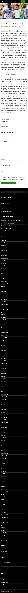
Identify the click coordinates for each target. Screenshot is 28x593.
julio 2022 (3, 314)
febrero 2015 (4, 509)
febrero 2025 (4, 271)
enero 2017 (3, 450)
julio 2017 (3, 435)
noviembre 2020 (4, 366)
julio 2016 (3, 466)
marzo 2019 (3, 389)
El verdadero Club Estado (14, 220)
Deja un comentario (15, 26)
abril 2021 (3, 353)
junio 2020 (3, 378)
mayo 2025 (3, 263)
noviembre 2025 (4, 253)
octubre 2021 (4, 337)
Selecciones (3, 567)
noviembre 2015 (4, 486)
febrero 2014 (4, 540)
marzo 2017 (3, 445)
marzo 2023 (3, 296)
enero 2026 (3, 247)
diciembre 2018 (4, 394)
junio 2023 (3, 289)
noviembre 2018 (4, 396)
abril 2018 (3, 412)
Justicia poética (5, 125)
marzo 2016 (3, 476)
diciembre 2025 (4, 250)
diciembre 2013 (4, 543)
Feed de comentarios (5, 582)
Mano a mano (8, 228)
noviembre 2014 (4, 517)
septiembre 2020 (4, 371)
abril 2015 (3, 504)
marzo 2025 (3, 268)
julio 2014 (3, 527)
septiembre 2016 (4, 460)
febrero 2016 (4, 478)
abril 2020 (3, 383)
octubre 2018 (4, 399)
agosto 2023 (3, 286)
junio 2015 (3, 499)
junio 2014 (3, 530)
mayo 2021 (3, 350)
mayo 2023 (3, 291)
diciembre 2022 (4, 304)
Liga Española (4, 21)
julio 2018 (3, 404)
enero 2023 (3, 301)
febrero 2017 (4, 448)
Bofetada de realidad (9, 225)
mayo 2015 (3, 502)
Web (2, 171)
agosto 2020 (3, 373)
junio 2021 (3, 348)
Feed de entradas (4, 579)
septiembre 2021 (4, 340)
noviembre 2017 (4, 425)
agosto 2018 (3, 401)
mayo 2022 (3, 319)
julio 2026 (3, 242)
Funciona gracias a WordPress (6, 591)
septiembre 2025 (4, 258)
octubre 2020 (4, 368)
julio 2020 (3, 376)
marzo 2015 (3, 507)
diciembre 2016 (4, 453)
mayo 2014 (3, 532)
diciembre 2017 (4, 422)
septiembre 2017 (4, 430)
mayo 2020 (3, 381)
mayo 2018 (3, 409)
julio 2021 (3, 345)
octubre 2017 (4, 427)
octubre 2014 (4, 519)
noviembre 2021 (4, 335)
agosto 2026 (3, 240)
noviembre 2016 (4, 455)
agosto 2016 (3, 463)
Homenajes (3, 557)
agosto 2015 (3, 494)
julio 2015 (3, 496)
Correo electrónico (6, 165)
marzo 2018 (3, 414)
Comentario (4, 141)
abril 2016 (3, 473)
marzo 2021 (3, 355)
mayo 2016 (3, 471)
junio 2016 (3, 468)
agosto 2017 (3, 432)
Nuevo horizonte (4, 206)
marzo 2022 (3, 324)
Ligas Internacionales (5, 562)
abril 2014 (3, 535)
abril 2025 (3, 265)
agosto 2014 (3, 525)
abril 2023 (3, 294)
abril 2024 (3, 278)
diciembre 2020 (4, 363)
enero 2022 (3, 330)
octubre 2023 (4, 281)
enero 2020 (3, 386)
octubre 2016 (4, 458)
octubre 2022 (4, 306)
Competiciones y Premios (6, 555)
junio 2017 (3, 437)
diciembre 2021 (4, 332)
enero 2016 (3, 481)
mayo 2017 (3, 440)
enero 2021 (3, 360)
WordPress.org (4, 584)
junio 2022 (3, 317)
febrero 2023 (4, 299)
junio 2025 (3, 260)
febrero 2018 (4, 417)
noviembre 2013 (4, 545)
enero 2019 (3, 391)
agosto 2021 (3, 342)
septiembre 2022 (4, 309)
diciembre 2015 (4, 484)
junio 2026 (3, 245)
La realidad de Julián (5, 201)
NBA (2, 565)
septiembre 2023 (4, 283)
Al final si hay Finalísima (6, 211)
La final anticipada (5, 120)
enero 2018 (3, 419)
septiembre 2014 (4, 522)
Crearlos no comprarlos (10, 223)
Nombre (3, 159)
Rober (8, 26)
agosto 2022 (3, 312)
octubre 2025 (4, 255)
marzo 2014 (3, 537)
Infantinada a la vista (5, 203)
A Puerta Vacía (5, 1)
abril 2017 (3, 443)
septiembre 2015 (4, 491)
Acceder (2, 577)
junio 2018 (3, 407)
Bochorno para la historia (6, 208)
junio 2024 (3, 273)
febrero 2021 (4, 358)
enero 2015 (3, 512)
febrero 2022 (4, 327)
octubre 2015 (4, 489)
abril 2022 (3, 322)
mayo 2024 (3, 276)
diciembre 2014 (4, 514)
